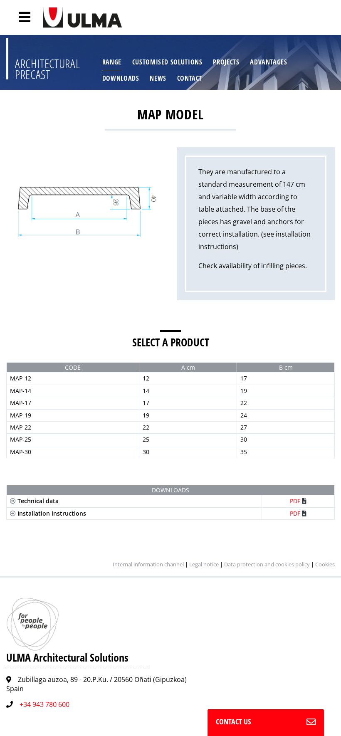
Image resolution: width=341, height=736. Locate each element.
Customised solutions (167, 62)
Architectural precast (47, 68)
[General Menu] (20, 17)
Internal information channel (148, 564)
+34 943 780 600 (44, 704)
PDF (296, 501)
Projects (226, 62)
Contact (189, 78)
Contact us (233, 721)
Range (111, 62)
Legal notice (204, 564)
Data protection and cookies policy (267, 564)
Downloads (120, 78)
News (158, 78)
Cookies (325, 564)
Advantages (268, 62)
